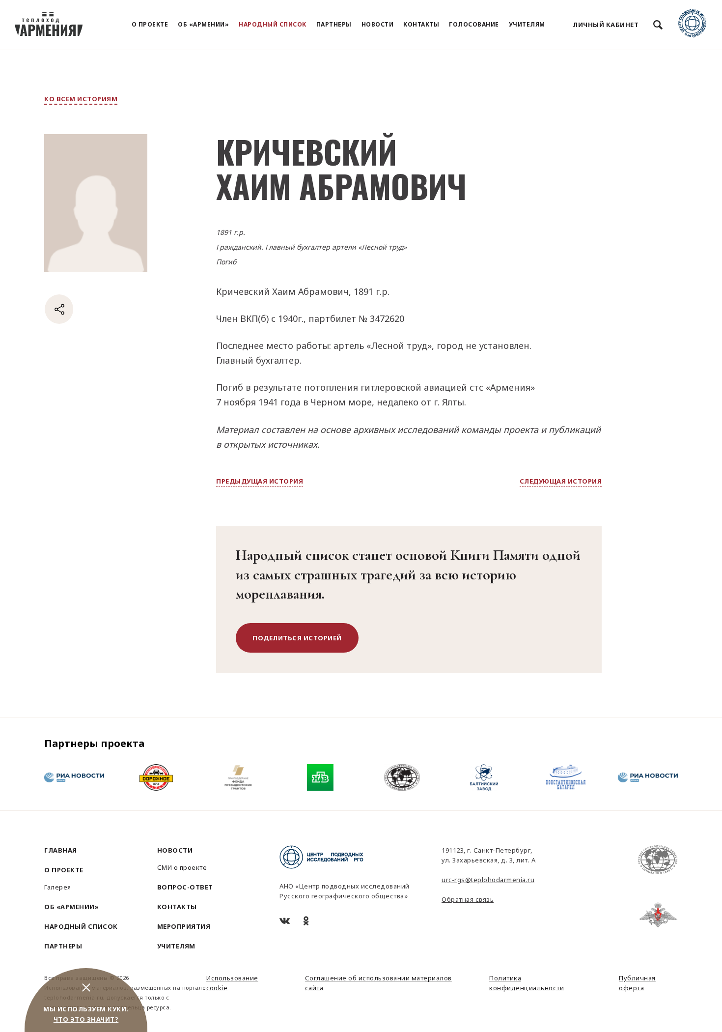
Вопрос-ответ (185, 887)
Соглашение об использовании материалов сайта (378, 983)
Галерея (57, 887)
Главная (60, 850)
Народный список (272, 24)
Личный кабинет (606, 24)
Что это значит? (86, 1019)
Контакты (421, 24)
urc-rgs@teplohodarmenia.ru (488, 879)
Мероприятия (184, 926)
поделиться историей (297, 637)
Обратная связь (468, 899)
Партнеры (334, 24)
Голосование (474, 24)
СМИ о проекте (182, 867)
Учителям (527, 24)
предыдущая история (259, 481)
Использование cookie (232, 983)
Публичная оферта (637, 983)
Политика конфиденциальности (526, 983)
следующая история (561, 481)
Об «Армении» (203, 24)
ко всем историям (80, 98)
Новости (377, 24)
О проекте (150, 24)
